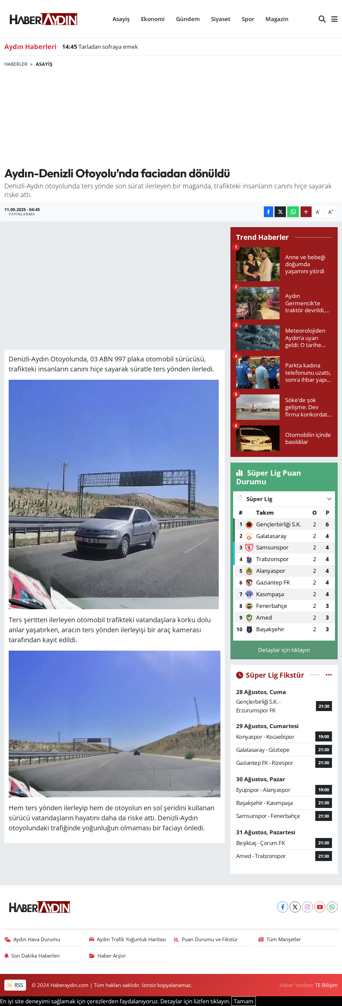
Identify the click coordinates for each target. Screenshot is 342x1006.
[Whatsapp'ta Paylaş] (293, 211)
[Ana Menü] (332, 19)
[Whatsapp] (332, 906)
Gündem (188, 19)
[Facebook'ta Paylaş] (268, 211)
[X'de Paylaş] (280, 211)
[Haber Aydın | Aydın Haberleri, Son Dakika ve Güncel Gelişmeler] (43, 18)
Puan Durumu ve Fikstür (210, 939)
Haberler (15, 64)
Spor (248, 19)
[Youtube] (319, 906)
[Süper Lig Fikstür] (329, 675)
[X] (295, 906)
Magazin (277, 19)
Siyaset (220, 19)
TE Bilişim (326, 985)
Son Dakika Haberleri (35, 955)
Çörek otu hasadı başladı (102, 46)
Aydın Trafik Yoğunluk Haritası (131, 939)
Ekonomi (153, 19)
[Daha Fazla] (306, 211)
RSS (18, 985)
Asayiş (121, 19)
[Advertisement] (171, 117)
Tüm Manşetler (284, 939)
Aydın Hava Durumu (36, 939)
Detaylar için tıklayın (284, 650)
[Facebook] (282, 906)
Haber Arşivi (112, 955)
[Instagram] (307, 906)
